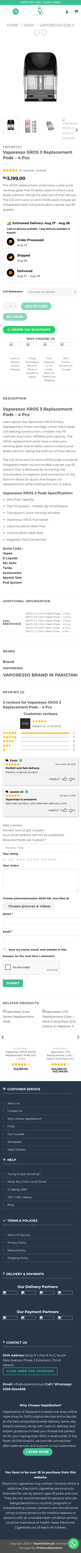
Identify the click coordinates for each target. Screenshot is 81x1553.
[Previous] (9, 77)
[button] (6, 12)
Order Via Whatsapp (31, 329)
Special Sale (12, 577)
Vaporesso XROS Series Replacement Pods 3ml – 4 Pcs (20, 1055)
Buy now (15, 317)
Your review (11, 865)
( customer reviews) (33, 170)
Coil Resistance (13, 291)
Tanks (7, 568)
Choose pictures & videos (29, 906)
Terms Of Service (19, 1235)
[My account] (67, 11)
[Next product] (37, 32)
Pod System (12, 582)
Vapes (7, 553)
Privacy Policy (17, 1242)
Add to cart (36, 306)
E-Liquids (10, 558)
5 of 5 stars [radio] (48, 859)
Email (7, 931)
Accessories (12, 573)
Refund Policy (17, 1250)
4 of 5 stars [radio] (32, 859)
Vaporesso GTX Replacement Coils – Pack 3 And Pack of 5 (60, 1055)
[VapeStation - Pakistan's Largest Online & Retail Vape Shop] (41, 11)
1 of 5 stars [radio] (4, 859)
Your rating (10, 853)
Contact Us (15, 1111)
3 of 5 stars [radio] (20, 859)
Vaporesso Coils (57, 25)
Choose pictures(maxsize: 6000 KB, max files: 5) (36, 898)
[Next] (72, 77)
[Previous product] (44, 32)
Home (12, 25)
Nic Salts (10, 563)
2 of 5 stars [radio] (10, 859)
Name (8, 914)
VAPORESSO (12, 147)
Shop (29, 25)
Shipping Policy (18, 1258)
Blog (11, 1204)
